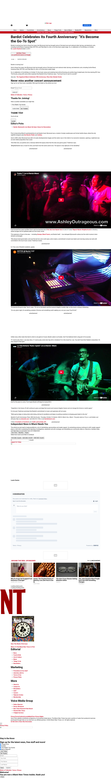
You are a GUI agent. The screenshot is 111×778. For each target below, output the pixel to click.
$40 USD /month (39, 438)
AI (31, 716)
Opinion (22, 30)
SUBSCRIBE (16, 108)
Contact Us (16, 686)
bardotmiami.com (49, 419)
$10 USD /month (16, 438)
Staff (14, 691)
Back (2, 768)
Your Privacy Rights (37, 716)
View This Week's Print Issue (19, 644)
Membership (17, 697)
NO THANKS (24, 108)
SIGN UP (15, 92)
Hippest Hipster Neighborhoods (82, 229)
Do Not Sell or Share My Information (21, 721)
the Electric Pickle (29, 135)
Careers (15, 693)
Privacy (30, 95)
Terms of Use (17, 675)
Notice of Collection (16, 95)
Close (2, 777)
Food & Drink (30, 30)
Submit (8, 768)
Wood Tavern (46, 234)
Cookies (21, 716)
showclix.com (25, 419)
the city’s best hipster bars (54, 229)
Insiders (3, 746)
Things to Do (5, 744)
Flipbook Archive (18, 695)
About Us (16, 684)
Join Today (4, 751)
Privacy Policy (17, 677)
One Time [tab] (14, 432)
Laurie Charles (17, 49)
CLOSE (13, 121)
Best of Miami (68, 30)
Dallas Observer (18, 704)
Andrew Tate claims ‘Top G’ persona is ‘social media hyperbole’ (55, 32)
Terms (25, 95)
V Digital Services (18, 713)
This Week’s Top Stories (8, 747)
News (15, 30)
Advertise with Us (18, 673)
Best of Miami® (5, 749)
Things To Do (57, 30)
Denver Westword (18, 706)
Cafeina (39, 135)
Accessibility (27, 716)
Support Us (87, 25)
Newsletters (88, 30)
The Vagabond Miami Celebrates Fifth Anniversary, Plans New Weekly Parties (39, 77)
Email (13, 88)
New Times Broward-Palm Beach (23, 708)
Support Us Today (16, 442)
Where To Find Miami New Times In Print (23, 647)
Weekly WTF (78, 30)
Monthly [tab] (21, 432)
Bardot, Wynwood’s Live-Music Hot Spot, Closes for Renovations (32, 127)
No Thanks (4, 753)
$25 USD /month (27, 438)
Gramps (39, 234)
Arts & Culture (41, 30)
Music (49, 30)
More (96, 30)
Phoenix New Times (19, 710)
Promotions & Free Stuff (20, 671)
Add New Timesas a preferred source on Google (20, 54)
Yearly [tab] (26, 432)
